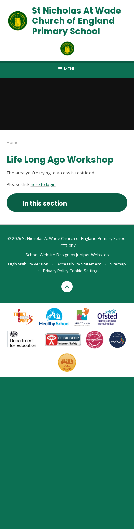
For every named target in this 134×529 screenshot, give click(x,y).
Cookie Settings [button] (84, 271)
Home (13, 142)
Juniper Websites (92, 255)
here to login (43, 184)
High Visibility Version (28, 264)
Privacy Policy (55, 271)
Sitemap (118, 264)
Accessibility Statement (79, 264)
